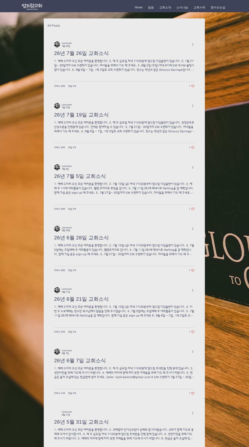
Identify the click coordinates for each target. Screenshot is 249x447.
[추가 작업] (194, 44)
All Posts (53, 25)
